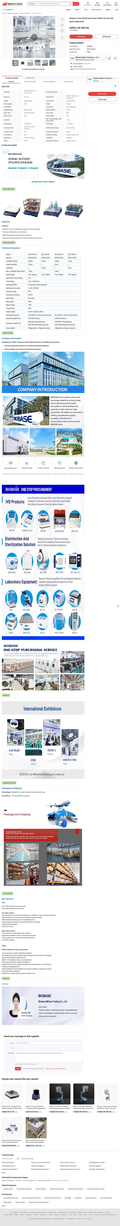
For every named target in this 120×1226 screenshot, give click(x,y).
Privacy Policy (87, 1218)
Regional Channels (82, 1212)
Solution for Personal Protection (40, 1162)
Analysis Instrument (25, 13)
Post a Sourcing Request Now (56, 1068)
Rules (116, 9)
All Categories (8, 9)
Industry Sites (72, 1212)
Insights (107, 1212)
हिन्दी (85, 1214)
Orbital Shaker (7, 1202)
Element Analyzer (41, 1189)
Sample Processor (36, 13)
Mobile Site (100, 1212)
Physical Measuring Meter (24, 1189)
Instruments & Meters (12, 13)
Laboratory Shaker (90, 1198)
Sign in (116, 5)
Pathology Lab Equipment (96, 1169)
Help (85, 9)
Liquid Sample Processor (57, 1189)
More (3, 1206)
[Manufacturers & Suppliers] (12, 4)
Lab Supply (67, 1198)
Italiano (51, 1214)
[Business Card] (115, 86)
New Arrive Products (8, 1162)
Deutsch (57, 1214)
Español (22, 1214)
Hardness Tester (8, 1189)
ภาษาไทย (90, 1214)
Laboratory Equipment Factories (31, 1198)
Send (17, 1068)
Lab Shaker (78, 1198)
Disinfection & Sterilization (9, 1169)
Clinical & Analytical (94, 1166)
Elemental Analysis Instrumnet (40, 1169)
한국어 (75, 1214)
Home (3, 13)
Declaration (79, 1218)
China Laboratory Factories (53, 1198)
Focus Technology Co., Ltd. (48, 1218)
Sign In (72, 69)
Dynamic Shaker (20, 1202)
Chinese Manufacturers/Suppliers (37, 1212)
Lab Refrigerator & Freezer (96, 1162)
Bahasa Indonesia (112, 1214)
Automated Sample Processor (95, 1189)
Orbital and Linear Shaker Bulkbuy (39, 1202)
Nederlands (63, 1214)
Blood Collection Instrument (68, 1166)
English (16, 1214)
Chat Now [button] (107, 36)
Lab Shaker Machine (106, 1198)
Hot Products (14, 1212)
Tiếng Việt (102, 1214)
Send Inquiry (81, 36)
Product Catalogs (28, 1159)
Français (35, 1214)
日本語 (80, 1214)
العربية (70, 1214)
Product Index (92, 1212)
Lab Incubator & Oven (8, 1166)
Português (28, 1214)
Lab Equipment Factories (10, 1198)
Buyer (77, 9)
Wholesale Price (63, 1212)
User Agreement (70, 1218)
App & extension (96, 9)
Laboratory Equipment (37, 1166)
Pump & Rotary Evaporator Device (70, 1169)
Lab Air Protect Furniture (67, 1162)
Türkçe (96, 1214)
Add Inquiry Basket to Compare (34, 69)
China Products (23, 1212)
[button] (78, 81)
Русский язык (43, 1214)
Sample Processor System (75, 1189)
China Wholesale (52, 1212)
